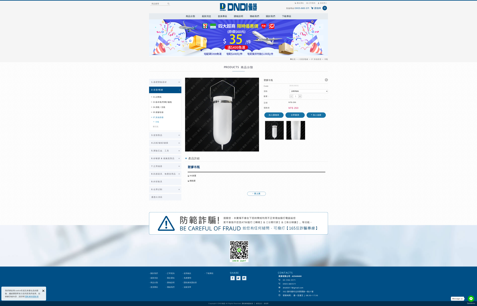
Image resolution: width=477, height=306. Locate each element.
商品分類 (190, 16)
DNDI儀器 (238, 7)
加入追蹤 (316, 115)
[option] (222, 115)
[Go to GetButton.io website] (471, 303)
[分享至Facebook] (233, 278)
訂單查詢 (312, 3)
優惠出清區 (156, 197)
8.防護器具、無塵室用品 (163, 174)
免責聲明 (187, 278)
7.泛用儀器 (156, 166)
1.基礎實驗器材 (159, 82)
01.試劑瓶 (157, 97)
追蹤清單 (187, 287)
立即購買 (295, 115)
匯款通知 (300, 3)
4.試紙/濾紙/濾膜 (159, 143)
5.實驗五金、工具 (160, 151)
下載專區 (286, 16)
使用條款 (187, 273)
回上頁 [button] (257, 194)
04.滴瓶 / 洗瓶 (159, 107)
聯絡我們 (254, 16)
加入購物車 (274, 115)
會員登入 (323, 3)
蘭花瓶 (155, 127)
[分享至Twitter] (238, 278)
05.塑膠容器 (158, 112)
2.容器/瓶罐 (157, 90)
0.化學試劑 (156, 189)
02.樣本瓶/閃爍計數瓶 (162, 102)
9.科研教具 (156, 182)
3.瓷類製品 (156, 135)
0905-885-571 (302, 8)
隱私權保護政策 (32, 296)
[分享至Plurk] (244, 278)
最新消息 (206, 16)
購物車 (320, 8)
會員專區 (222, 16)
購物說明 (238, 16)
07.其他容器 (158, 117)
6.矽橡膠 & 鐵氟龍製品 (163, 158)
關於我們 (270, 16)
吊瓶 (157, 122)
